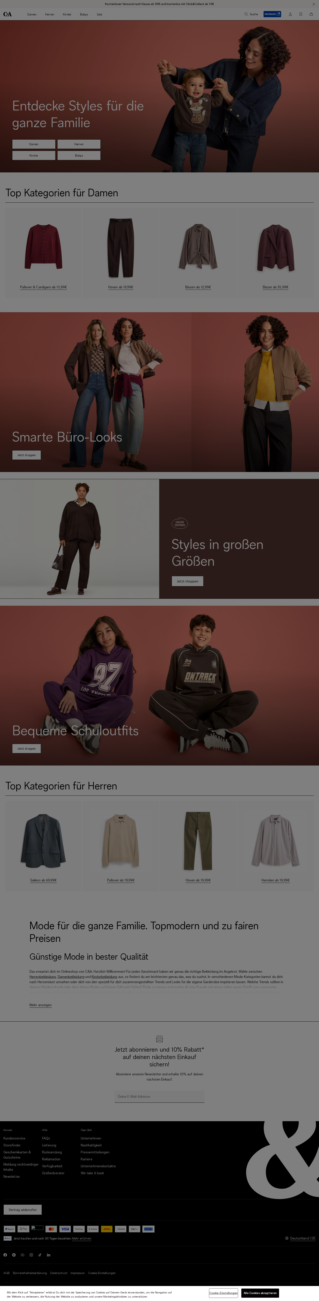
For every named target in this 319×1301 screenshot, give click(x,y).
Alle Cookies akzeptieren (260, 1293)
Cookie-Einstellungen (223, 1293)
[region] (159, 1293)
